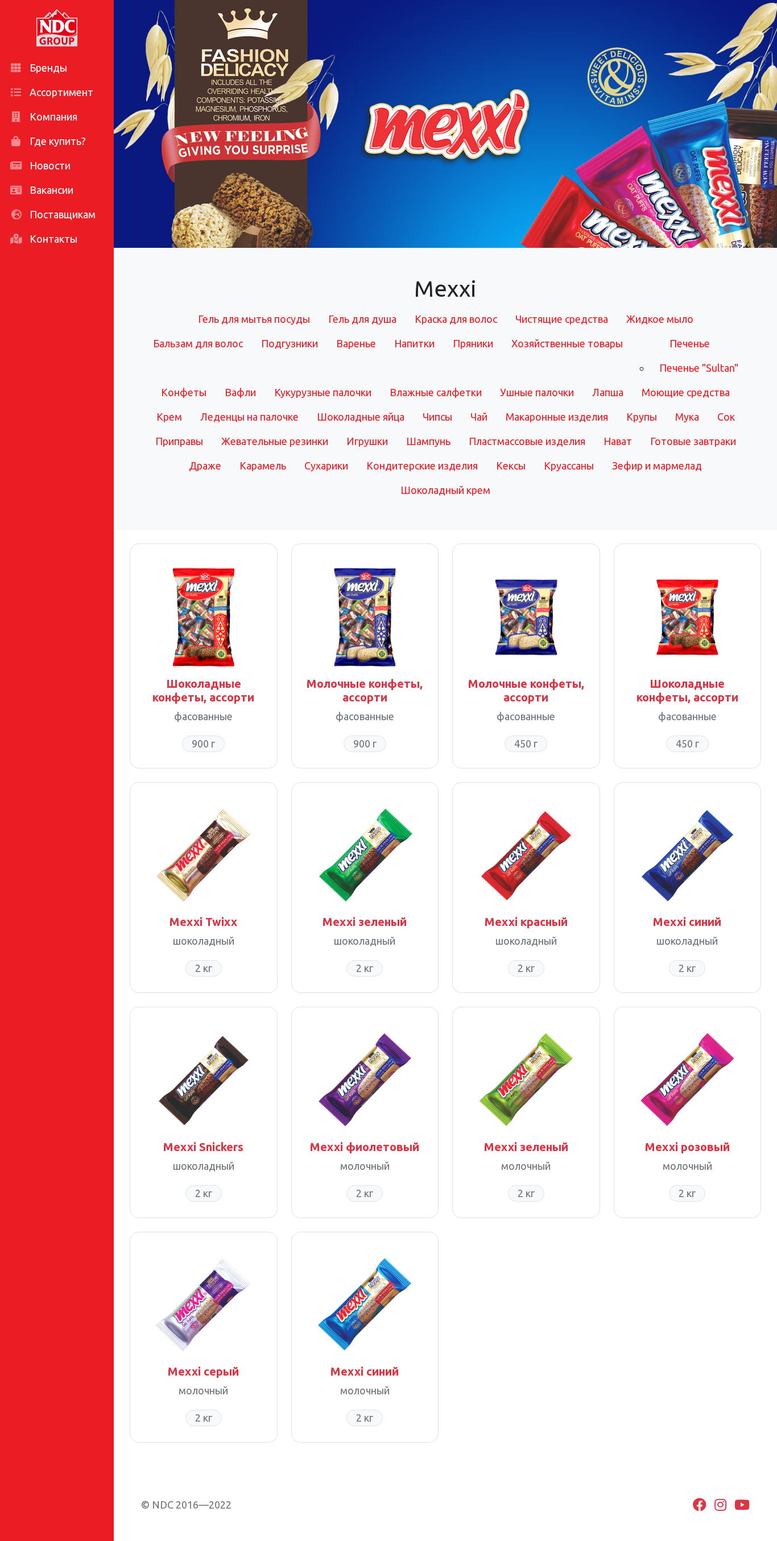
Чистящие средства (561, 319)
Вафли (240, 392)
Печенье (689, 343)
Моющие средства (686, 392)
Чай (478, 416)
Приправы (179, 441)
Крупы (641, 416)
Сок (726, 416)
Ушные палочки (537, 392)
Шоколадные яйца (360, 416)
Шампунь (428, 441)
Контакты (52, 238)
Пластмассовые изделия (527, 441)
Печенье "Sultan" (698, 367)
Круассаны (569, 465)
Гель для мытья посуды (254, 319)
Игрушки (367, 441)
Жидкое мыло (659, 319)
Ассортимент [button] (60, 92)
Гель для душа (362, 319)
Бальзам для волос (198, 343)
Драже (205, 465)
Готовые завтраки (693, 441)
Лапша (607, 392)
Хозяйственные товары (567, 343)
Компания (52, 116)
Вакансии (50, 190)
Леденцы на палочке (249, 416)
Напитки (414, 343)
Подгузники (289, 343)
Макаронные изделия (557, 416)
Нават (618, 441)
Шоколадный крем (445, 490)
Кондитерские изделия (422, 465)
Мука (687, 416)
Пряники (473, 343)
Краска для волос (456, 319)
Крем (169, 416)
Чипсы (437, 416)
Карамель (262, 465)
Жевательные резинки (274, 441)
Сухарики (326, 465)
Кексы (511, 465)
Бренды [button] (47, 67)
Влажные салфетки (436, 392)
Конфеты (183, 392)
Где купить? (56, 141)
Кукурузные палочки (322, 392)
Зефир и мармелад (657, 465)
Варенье (356, 343)
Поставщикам (61, 214)
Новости (49, 165)
